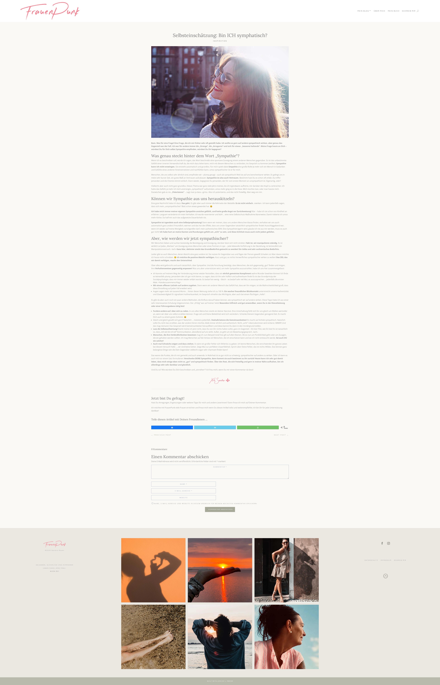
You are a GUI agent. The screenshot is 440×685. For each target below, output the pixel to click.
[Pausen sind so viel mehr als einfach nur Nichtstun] (153, 637)
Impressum (386, 560)
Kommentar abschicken (220, 509)
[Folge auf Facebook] (382, 543)
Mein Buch (394, 11)
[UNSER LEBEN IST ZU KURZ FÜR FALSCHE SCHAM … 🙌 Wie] (286, 570)
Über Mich (379, 11)
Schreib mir (409, 11)
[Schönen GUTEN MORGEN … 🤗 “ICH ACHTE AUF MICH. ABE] (220, 637)
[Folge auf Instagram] (388, 543)
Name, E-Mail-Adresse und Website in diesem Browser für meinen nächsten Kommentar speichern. (205, 504)
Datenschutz (371, 560)
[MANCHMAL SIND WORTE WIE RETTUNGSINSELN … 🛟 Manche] (153, 570)
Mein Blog (363, 11)
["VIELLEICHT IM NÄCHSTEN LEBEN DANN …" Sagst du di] (286, 637)
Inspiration (220, 41)
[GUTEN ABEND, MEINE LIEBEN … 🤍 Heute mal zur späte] (220, 570)
